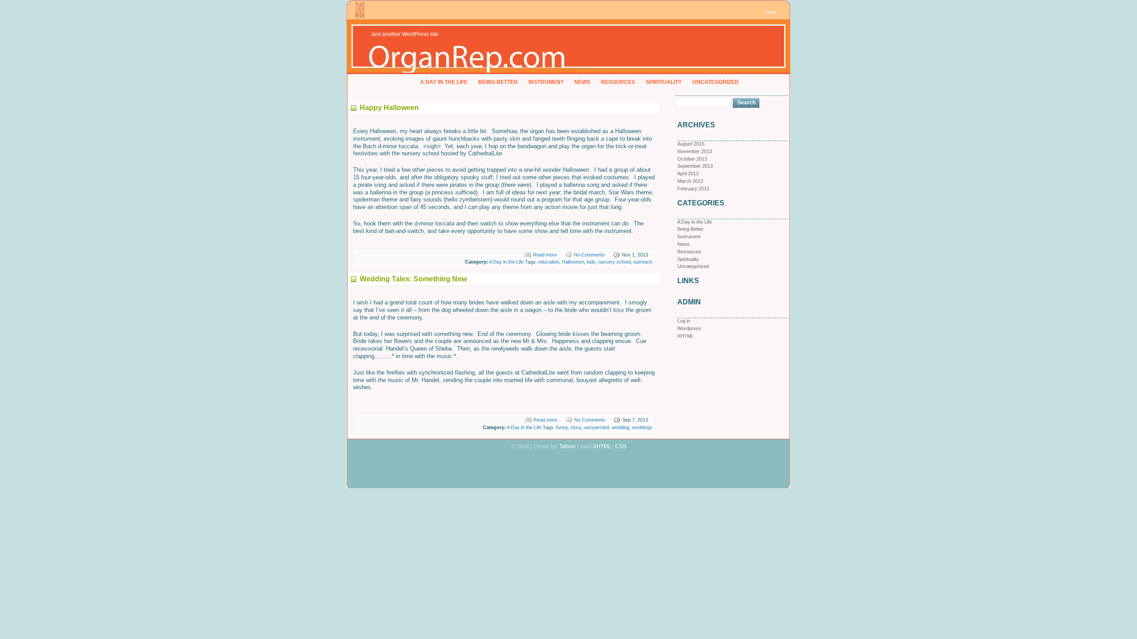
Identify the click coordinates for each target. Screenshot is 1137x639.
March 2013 (690, 181)
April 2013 (688, 173)
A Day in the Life (444, 82)
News (582, 82)
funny (562, 427)
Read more (545, 254)
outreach (642, 261)
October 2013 (692, 159)
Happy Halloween (389, 107)
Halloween (573, 261)
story (575, 427)
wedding (620, 427)
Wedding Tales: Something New (413, 279)
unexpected (596, 427)
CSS (620, 446)
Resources (618, 82)
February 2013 (693, 188)
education (548, 261)
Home (771, 12)
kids (591, 261)
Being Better (498, 82)
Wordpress (689, 328)
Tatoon (567, 446)
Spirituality (664, 82)
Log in (683, 320)
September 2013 (695, 166)
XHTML (685, 336)
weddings (642, 427)
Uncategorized (715, 82)
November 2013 (694, 151)
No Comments (589, 254)
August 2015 (690, 143)
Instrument (546, 82)
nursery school (614, 261)
